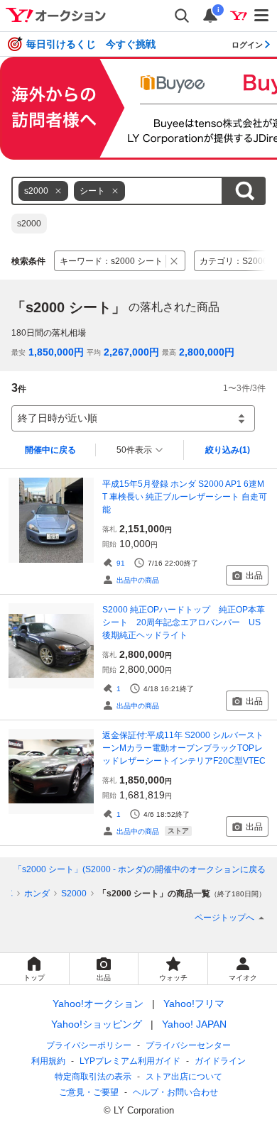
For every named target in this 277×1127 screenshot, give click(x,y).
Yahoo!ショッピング (96, 1024)
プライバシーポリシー (88, 1045)
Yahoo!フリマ (193, 1003)
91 (120, 563)
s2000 (29, 224)
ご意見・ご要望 (89, 1092)
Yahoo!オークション (98, 1003)
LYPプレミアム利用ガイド (130, 1061)
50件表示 (134, 450)
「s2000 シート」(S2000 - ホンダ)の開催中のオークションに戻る (139, 869)
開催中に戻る (50, 450)
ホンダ (37, 893)
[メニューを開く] (262, 16)
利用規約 (48, 1061)
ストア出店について (184, 1077)
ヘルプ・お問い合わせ (175, 1092)
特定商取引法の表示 (93, 1077)
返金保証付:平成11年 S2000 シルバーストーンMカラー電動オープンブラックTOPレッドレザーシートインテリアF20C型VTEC (184, 748)
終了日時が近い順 (57, 418)
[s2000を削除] (58, 191)
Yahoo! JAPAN (194, 1024)
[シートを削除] (115, 191)
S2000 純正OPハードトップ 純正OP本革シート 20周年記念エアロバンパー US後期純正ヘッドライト (183, 622)
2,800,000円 (206, 352)
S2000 (74, 893)
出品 (254, 576)
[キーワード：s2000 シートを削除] (174, 260)
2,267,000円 (131, 352)
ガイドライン (220, 1061)
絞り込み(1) (227, 450)
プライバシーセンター (188, 1045)
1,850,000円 (56, 352)
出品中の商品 (137, 580)
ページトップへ (224, 918)
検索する (244, 191)
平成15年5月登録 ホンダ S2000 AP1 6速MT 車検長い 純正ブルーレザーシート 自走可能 (184, 497)
